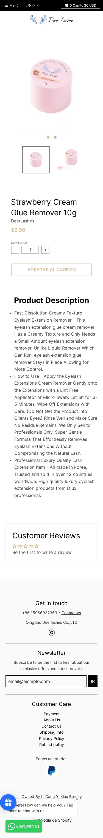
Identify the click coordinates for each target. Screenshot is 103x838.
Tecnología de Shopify (52, 820)
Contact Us (51, 726)
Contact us (71, 612)
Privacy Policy (51, 738)
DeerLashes (22, 221)
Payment (52, 713)
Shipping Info (51, 732)
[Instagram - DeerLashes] (51, 632)
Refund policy (51, 744)
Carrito (83, 5)
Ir (93, 681)
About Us (51, 719)
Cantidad (19, 243)
